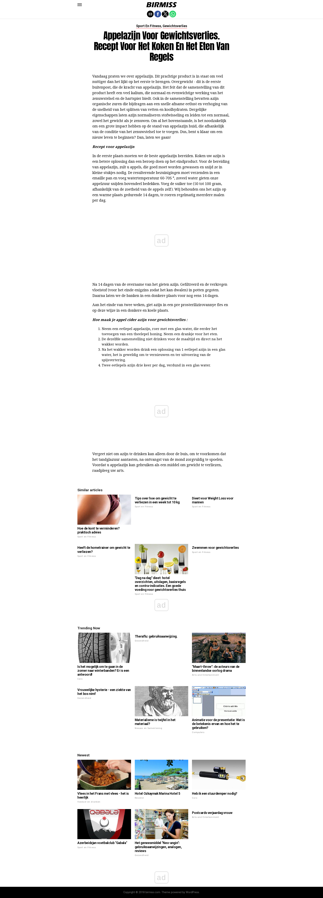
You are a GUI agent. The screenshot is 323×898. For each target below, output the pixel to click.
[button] (79, 4)
